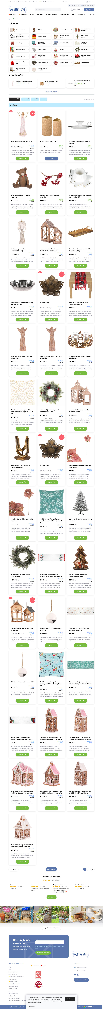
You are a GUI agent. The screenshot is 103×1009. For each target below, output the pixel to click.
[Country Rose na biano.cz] (38, 975)
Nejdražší (35, 99)
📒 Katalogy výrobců (13, 981)
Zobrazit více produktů (51, 91)
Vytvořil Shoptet (79, 1006)
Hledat (59, 9)
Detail (51, 158)
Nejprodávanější (14, 99)
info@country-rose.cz (82, 967)
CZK (90, 2)
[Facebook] (75, 974)
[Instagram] (78, 974)
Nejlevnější (25, 99)
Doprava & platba (33, 1)
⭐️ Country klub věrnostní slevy (46, 1)
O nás (10, 1)
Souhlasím (70, 999)
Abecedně (43, 99)
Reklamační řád (12, 995)
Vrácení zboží (12, 991)
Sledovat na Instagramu (53, 927)
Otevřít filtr (14, 105)
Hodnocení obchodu (51, 876)
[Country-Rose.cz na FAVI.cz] (38, 984)
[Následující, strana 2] (88, 869)
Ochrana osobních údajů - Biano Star (17, 1000)
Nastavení (32, 1006)
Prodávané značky (13, 979)
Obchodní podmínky (13, 993)
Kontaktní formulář (81, 979)
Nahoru (14, 869)
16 (92, 869)
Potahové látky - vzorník (14, 984)
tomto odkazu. (38, 1002)
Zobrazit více (51, 897)
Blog (15, 1)
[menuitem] (13, 14)
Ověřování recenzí (13, 988)
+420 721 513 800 (81, 970)
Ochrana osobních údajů (14, 998)
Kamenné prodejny (22, 1)
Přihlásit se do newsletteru (43, 952)
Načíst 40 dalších (51, 869)
